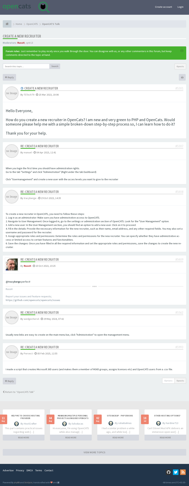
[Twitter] (175, 472)
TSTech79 (29, 94)
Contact (48, 470)
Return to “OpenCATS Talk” (20, 392)
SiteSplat (28, 482)
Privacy (20, 470)
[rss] (183, 472)
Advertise (8, 470)
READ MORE (23, 437)
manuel (28, 152)
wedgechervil (31, 319)
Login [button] (180, 6)
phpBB (17, 482)
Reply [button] (10, 77)
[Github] (168, 472)
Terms (38, 470)
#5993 (179, 347)
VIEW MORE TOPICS (94, 452)
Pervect (28, 353)
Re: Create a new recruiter (39, 146)
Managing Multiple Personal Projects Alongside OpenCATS (73, 417)
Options (168, 380)
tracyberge (30, 198)
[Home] (7, 24)
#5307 (179, 146)
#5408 (179, 192)
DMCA (30, 470)
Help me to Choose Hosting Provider (25, 417)
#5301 (179, 88)
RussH (21, 42)
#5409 (179, 259)
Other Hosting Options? (167, 415)
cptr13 (29, 42)
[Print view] (182, 77)
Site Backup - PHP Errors (120, 415)
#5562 (179, 312)
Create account (163, 6)
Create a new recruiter (22, 36)
